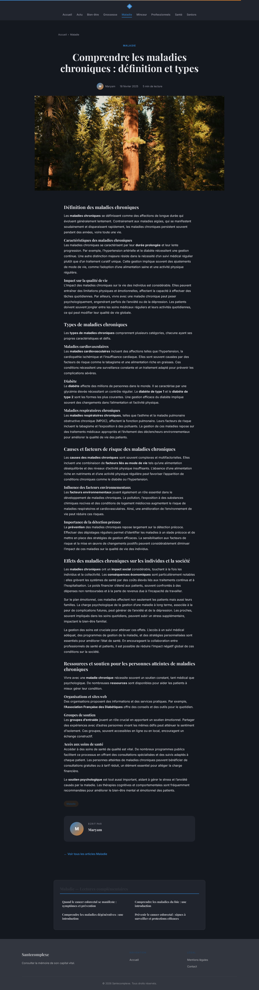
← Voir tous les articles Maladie (85, 854)
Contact (192, 966)
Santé (178, 14)
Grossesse (110, 14)
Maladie (127, 14)
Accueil (67, 14)
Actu (79, 14)
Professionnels (160, 14)
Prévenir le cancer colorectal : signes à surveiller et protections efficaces (160, 916)
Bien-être (93, 14)
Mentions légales (197, 959)
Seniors (191, 14)
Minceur (142, 14)
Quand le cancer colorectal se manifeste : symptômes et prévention (89, 904)
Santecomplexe (35, 954)
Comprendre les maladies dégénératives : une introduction (92, 916)
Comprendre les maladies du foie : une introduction (160, 904)
